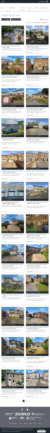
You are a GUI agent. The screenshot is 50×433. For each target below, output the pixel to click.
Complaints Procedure (23, 427)
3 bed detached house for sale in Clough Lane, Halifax (11, 139)
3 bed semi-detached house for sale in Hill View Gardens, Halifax (12, 109)
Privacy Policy (28, 427)
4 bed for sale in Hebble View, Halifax (37, 171)
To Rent (25, 423)
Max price (30, 7)
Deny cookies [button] (41, 429)
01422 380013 (42, 1)
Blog (34, 423)
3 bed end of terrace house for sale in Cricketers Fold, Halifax (37, 202)
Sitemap (39, 427)
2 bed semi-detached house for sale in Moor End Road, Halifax (12, 357)
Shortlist (4, 52)
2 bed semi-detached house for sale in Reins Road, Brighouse (37, 327)
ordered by (37, 22)
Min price (23, 7)
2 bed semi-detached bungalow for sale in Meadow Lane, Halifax (36, 109)
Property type (12, 7)
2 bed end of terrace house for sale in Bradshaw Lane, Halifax (12, 390)
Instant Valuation (13, 423)
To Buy (20, 423)
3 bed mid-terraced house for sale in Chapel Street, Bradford (37, 265)
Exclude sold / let (44, 7)
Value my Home (16, 19)
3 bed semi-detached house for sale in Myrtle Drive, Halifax (12, 235)
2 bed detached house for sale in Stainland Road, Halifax (36, 357)
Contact (39, 423)
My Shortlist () (45, 19)
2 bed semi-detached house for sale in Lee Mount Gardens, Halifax (37, 390)
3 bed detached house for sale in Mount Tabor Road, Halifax (11, 76)
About (30, 423)
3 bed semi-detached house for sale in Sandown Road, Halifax (37, 139)
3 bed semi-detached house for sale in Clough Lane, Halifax (12, 265)
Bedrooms (37, 7)
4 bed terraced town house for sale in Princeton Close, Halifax (12, 171)
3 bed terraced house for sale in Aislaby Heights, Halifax (11, 202)
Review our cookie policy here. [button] (14, 431)
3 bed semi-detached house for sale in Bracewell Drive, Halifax (37, 295)
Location (2, 7)
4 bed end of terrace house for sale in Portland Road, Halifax (37, 76)
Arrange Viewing (29, 52)
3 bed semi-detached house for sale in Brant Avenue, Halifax (37, 46)
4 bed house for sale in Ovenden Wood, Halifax (11, 46)
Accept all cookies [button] (41, 431)
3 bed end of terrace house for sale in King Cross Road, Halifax (12, 327)
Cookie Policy (31, 427)
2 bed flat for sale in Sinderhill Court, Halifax (12, 295)
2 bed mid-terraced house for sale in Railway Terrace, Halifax (37, 235)
